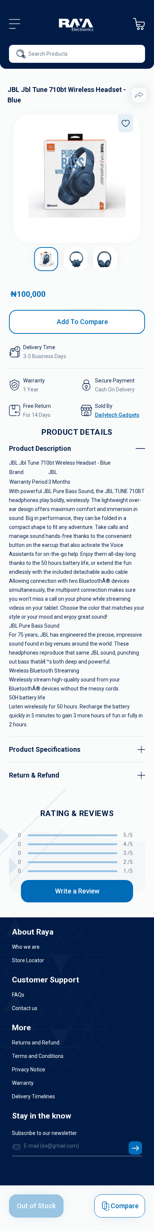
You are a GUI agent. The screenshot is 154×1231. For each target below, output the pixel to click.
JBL (52, 472)
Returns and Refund (35, 1043)
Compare (125, 1206)
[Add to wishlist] (125, 123)
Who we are (26, 947)
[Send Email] (135, 1148)
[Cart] (139, 24)
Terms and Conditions (38, 1056)
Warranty (23, 1083)
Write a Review (77, 891)
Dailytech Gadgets (117, 415)
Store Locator (28, 960)
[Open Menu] (14, 24)
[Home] (77, 24)
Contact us (24, 1008)
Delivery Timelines (33, 1096)
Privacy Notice (28, 1069)
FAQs (18, 995)
